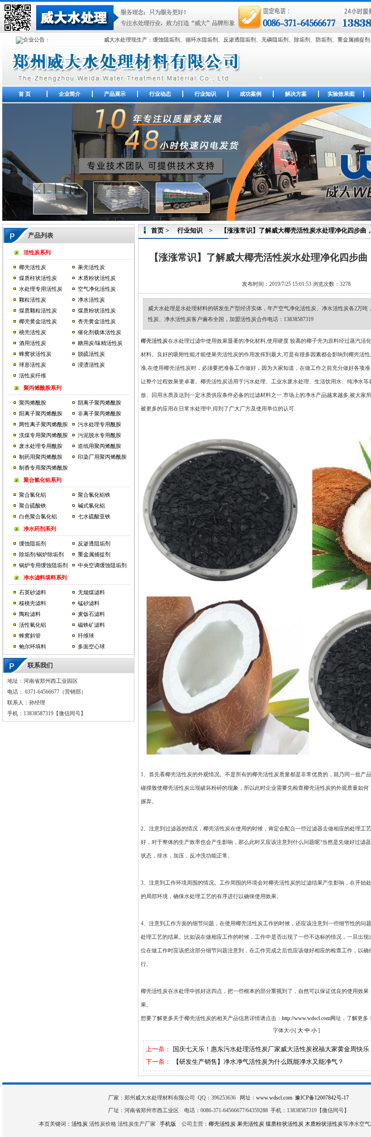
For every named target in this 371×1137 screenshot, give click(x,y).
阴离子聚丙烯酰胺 (99, 403)
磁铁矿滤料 (91, 625)
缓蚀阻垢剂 (32, 544)
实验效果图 (341, 94)
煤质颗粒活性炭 (38, 311)
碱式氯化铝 (91, 506)
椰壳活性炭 (32, 267)
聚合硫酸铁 (32, 506)
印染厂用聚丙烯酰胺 (102, 457)
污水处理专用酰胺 (99, 424)
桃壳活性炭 (32, 332)
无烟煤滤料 (91, 592)
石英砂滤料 (32, 592)
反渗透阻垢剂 (94, 544)
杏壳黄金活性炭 (97, 321)
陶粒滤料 (30, 614)
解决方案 (296, 94)
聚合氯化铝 (32, 495)
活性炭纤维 (32, 376)
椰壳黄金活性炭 (38, 321)
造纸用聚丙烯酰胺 (99, 446)
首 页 (25, 94)
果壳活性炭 (91, 267)
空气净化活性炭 (97, 289)
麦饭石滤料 (91, 614)
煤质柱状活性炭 (38, 278)
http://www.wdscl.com (306, 1018)
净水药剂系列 (40, 529)
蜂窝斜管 (30, 636)
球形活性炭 (32, 365)
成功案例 (251, 94)
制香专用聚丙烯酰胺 (43, 468)
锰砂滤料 (89, 603)
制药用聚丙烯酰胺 (40, 457)
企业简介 (70, 94)
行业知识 (205, 94)
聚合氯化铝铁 (94, 495)
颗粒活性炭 (32, 300)
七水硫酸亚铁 (94, 516)
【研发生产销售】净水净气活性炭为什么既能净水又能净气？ (258, 1061)
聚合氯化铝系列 (43, 480)
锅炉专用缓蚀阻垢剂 (43, 565)
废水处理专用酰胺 (40, 446)
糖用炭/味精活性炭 (100, 343)
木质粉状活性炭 (97, 278)
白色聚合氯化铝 (38, 516)
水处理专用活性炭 (40, 289)
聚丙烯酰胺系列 (43, 388)
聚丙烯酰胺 (32, 403)
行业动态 (160, 94)
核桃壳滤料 (32, 603)
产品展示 (115, 94)
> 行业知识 (183, 230)
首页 (157, 230)
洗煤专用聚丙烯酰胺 (43, 435)
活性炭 (79, 1124)
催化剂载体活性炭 (99, 332)
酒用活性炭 (32, 343)
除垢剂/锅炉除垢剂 (41, 554)
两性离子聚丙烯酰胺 (43, 424)
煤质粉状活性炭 (97, 311)
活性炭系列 (37, 252)
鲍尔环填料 (32, 646)
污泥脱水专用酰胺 (99, 435)
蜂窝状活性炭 (35, 354)
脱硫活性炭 (91, 354)
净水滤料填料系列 (45, 577)
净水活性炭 (91, 300)
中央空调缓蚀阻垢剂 (102, 565)
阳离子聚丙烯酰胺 (40, 413)
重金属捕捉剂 (94, 554)
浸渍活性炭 (91, 365)
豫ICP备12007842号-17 (322, 1098)
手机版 (168, 1124)
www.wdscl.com (274, 1098)
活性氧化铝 (32, 625)
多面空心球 (91, 646)
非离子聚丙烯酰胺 (99, 413)
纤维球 (86, 636)
